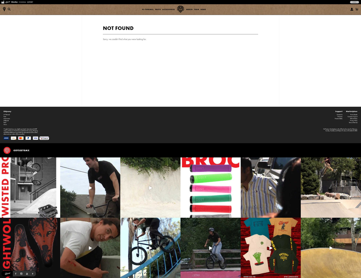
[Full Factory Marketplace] (3, 2)
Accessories (168, 9)
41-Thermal (148, 9)
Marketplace (351, 111)
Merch (189, 9)
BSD (356, 131)
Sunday (327, 131)
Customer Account (352, 116)
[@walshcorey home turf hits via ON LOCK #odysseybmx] (150, 187)
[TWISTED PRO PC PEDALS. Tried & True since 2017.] (30, 187)
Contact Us (340, 114)
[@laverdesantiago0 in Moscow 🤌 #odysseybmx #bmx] (331, 248)
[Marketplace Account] (352, 9)
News (203, 9)
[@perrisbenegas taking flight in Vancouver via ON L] (210, 248)
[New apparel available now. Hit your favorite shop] (271, 248)
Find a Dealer (353, 114)
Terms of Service (353, 122)
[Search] (9, 9)
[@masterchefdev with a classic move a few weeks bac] (331, 187)
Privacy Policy (353, 120)
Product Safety (339, 118)
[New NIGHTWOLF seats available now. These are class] (30, 248)
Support (354, 2)
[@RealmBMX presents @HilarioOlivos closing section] (150, 248)
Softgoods (6, 120)
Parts (158, 9)
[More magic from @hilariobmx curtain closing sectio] (90, 248)
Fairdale (332, 131)
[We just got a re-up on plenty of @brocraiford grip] (210, 187)
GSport (340, 131)
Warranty (340, 116)
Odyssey (7, 111)
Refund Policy (353, 118)
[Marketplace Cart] (357, 9)
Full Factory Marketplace (330, 129)
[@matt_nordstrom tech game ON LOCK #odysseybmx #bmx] (90, 187)
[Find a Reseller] (4, 9)
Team (196, 9)
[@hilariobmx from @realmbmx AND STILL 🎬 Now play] (271, 187)
